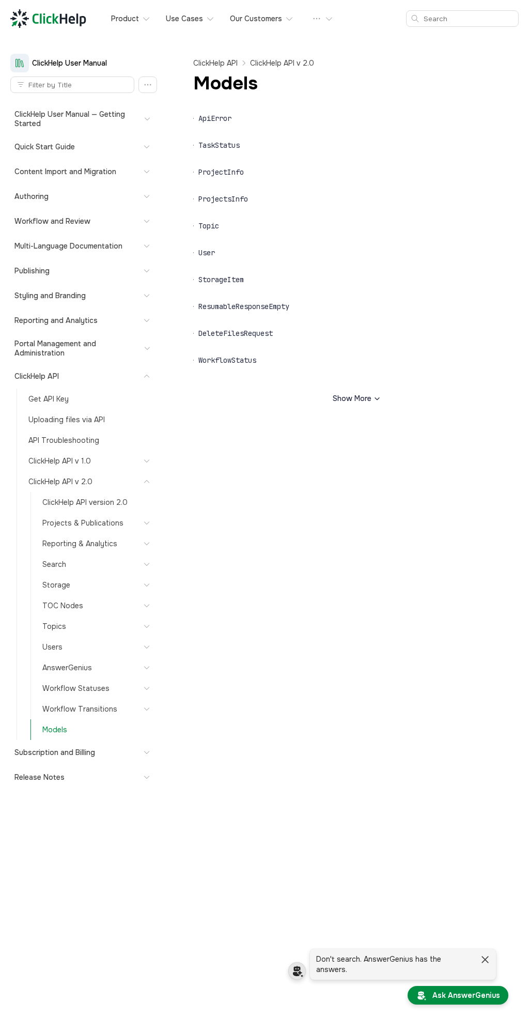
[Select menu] (323, 18)
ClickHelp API (215, 63)
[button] (147, 84)
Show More (352, 398)
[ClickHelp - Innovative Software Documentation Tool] (48, 18)
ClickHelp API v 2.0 (282, 63)
